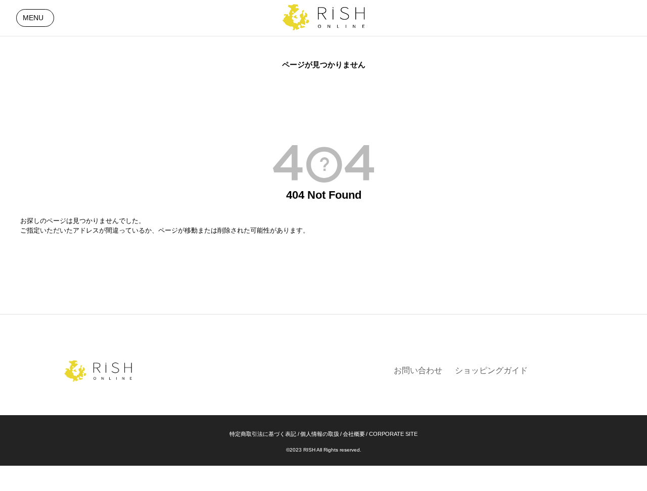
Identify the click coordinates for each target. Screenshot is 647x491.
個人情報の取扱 (319, 434)
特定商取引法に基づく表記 (262, 434)
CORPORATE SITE (393, 434)
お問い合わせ (418, 370)
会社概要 (354, 434)
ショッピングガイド (491, 370)
